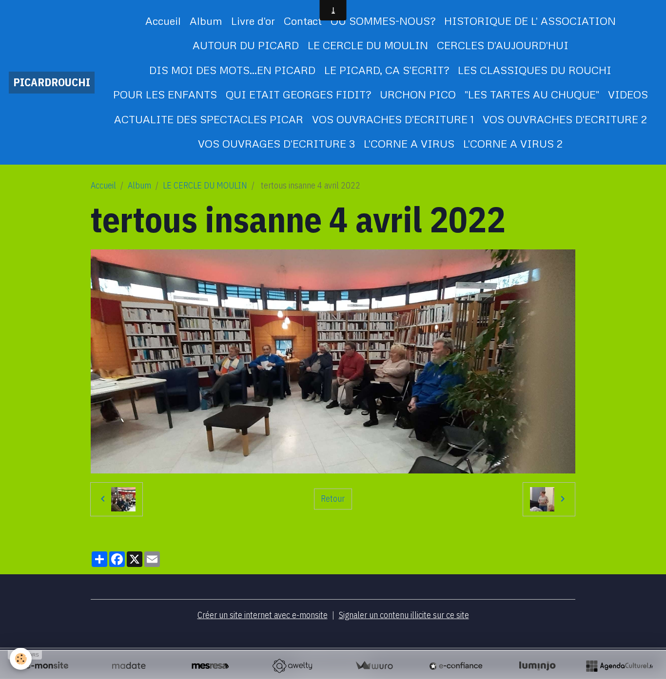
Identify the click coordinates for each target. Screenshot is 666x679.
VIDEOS (628, 94)
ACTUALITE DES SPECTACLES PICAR (208, 119)
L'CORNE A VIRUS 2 (513, 143)
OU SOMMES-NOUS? (383, 20)
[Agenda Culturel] (619, 666)
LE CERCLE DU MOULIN (368, 45)
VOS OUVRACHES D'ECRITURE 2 (565, 119)
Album (206, 20)
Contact (303, 20)
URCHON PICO (418, 94)
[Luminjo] (537, 666)
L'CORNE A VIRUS (409, 143)
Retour (333, 498)
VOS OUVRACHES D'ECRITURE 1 (393, 119)
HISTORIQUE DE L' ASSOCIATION (530, 20)
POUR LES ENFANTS (165, 94)
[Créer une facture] (374, 666)
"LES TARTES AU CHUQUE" (532, 94)
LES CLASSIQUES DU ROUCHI (534, 69)
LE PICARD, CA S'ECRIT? (386, 69)
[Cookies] (21, 659)
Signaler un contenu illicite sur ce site (404, 615)
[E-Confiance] (455, 666)
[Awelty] (292, 666)
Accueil (163, 20)
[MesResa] (210, 666)
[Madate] (128, 666)
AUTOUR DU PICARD (246, 45)
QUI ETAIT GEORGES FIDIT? (298, 94)
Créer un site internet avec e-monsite (262, 615)
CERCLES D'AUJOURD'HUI (502, 45)
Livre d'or (253, 20)
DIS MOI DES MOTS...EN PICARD (232, 69)
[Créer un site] (46, 666)
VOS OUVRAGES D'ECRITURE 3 (276, 143)
